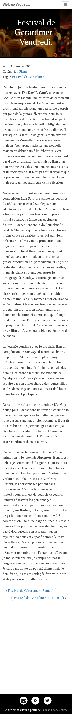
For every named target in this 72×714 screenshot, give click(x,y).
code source (60, 710)
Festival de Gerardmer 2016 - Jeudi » (40, 598)
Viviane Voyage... (16, 4)
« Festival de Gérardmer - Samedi (29, 590)
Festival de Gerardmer (28, 77)
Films (23, 71)
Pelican (46, 710)
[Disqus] (36, 649)
